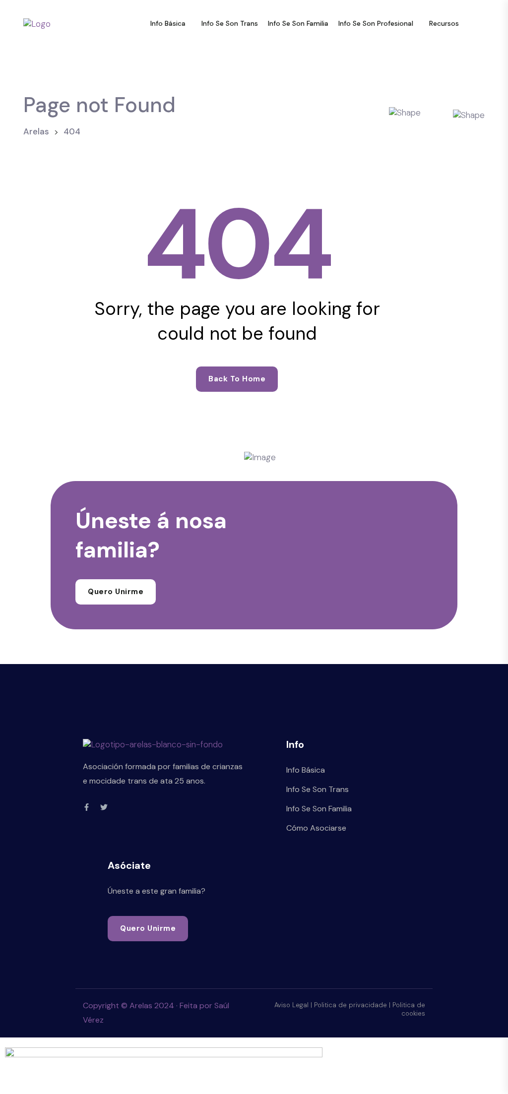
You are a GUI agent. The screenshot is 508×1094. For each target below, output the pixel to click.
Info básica (168, 23)
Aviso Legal (291, 1005)
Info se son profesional (375, 23)
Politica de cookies (408, 1009)
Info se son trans (229, 23)
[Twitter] (104, 807)
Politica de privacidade (350, 1005)
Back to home (236, 379)
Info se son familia (298, 23)
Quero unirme (115, 592)
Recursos (444, 23)
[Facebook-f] (86, 807)
